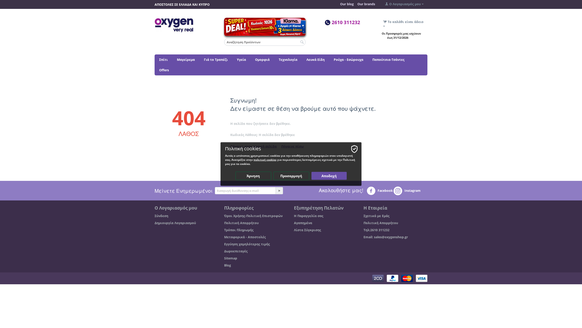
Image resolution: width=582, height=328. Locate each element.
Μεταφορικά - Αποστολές (245, 237)
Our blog (347, 4)
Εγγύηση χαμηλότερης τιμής (247, 244)
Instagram (412, 190)
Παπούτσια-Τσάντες (388, 59)
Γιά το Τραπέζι (216, 59)
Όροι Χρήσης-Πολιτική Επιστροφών (253, 216)
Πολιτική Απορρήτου (241, 223)
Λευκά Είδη (315, 59)
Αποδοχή (329, 176)
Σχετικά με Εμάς (376, 216)
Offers (164, 70)
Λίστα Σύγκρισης (307, 230)
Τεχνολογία (288, 59)
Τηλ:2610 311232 (376, 230)
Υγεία (241, 59)
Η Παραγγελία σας (308, 216)
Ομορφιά (262, 59)
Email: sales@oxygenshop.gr (386, 237)
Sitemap (230, 258)
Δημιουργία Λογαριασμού (175, 223)
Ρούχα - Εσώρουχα (348, 59)
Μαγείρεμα (186, 59)
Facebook (385, 190)
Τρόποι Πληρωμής (238, 230)
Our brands (366, 4)
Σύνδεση (161, 216)
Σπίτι (163, 59)
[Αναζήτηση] (302, 42)
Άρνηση (253, 176)
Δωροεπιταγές (236, 251)
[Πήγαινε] (279, 190)
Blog (227, 265)
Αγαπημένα (303, 223)
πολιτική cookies (264, 160)
